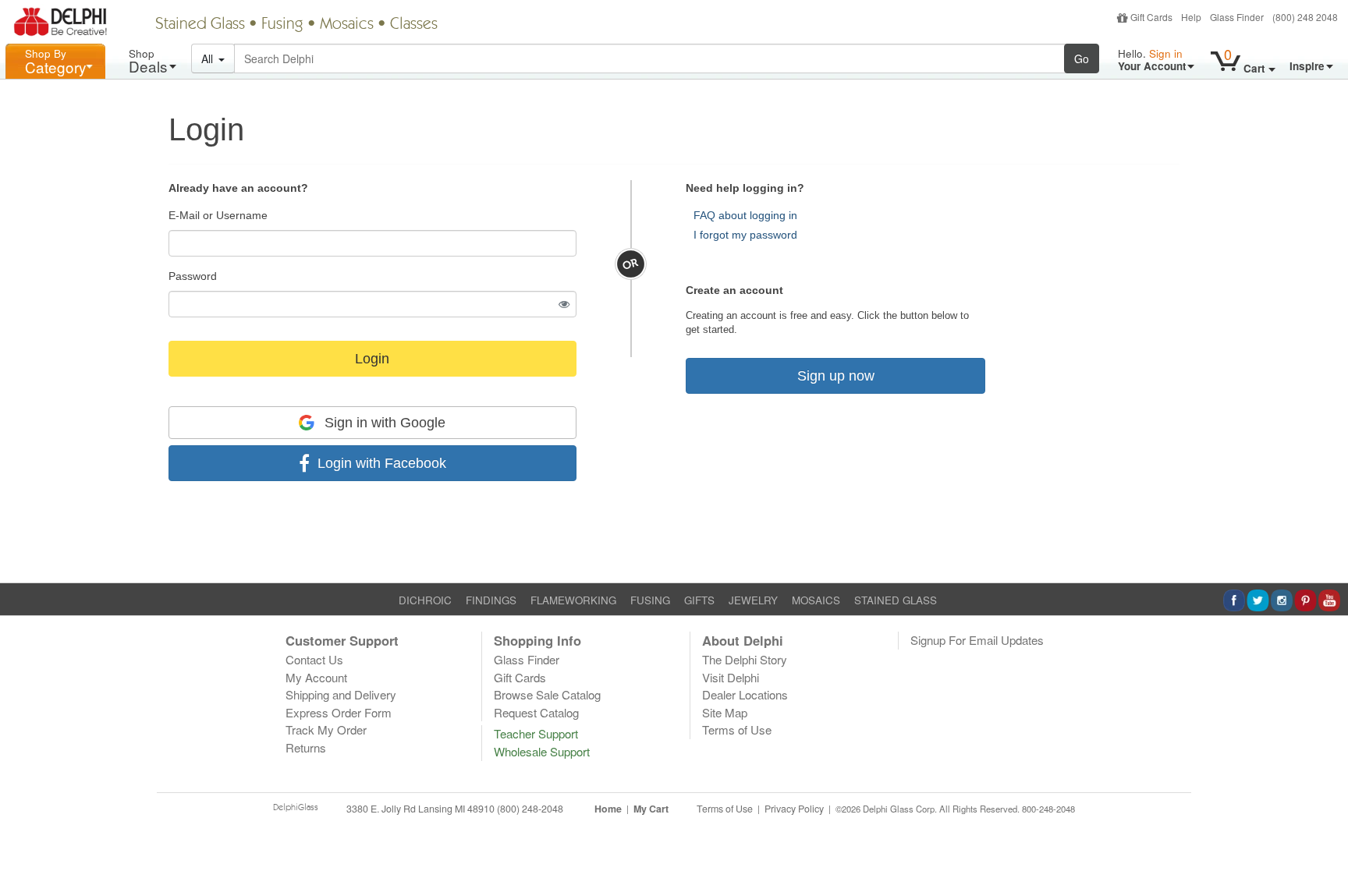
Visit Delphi (730, 677)
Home (608, 809)
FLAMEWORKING (573, 600)
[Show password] (564, 304)
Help (1191, 16)
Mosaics (347, 25)
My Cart (651, 809)
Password (192, 276)
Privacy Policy (794, 809)
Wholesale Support (542, 751)
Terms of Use (737, 729)
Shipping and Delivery (341, 694)
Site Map (724, 712)
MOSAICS (816, 600)
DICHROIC (425, 600)
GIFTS (699, 600)
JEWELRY (753, 600)
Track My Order (326, 729)
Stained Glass (200, 25)
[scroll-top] (1324, 817)
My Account (316, 677)
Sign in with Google (383, 422)
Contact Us (314, 659)
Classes (414, 25)
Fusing (282, 25)
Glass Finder (1237, 16)
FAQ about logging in (745, 215)
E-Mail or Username (218, 215)
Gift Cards (1151, 16)
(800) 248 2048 (1305, 16)
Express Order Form (339, 712)
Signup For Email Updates (977, 640)
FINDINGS (491, 600)
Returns (306, 747)
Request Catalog (536, 712)
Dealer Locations (745, 694)
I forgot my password (745, 234)
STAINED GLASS (895, 600)
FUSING (650, 600)
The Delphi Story (744, 659)
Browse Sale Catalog (547, 694)
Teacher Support (536, 733)
